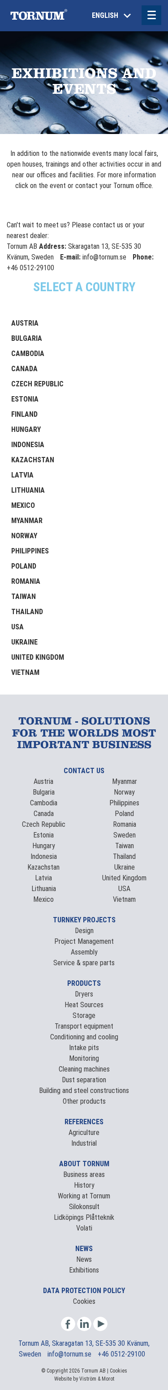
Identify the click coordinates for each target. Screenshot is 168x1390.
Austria (25, 323)
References (84, 1122)
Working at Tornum (84, 1196)
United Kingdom (37, 657)
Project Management (84, 941)
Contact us (84, 770)
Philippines (30, 551)
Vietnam (25, 672)
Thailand (27, 611)
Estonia (25, 399)
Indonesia (27, 444)
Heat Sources (84, 1005)
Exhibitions (84, 1270)
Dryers (84, 994)
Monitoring (84, 1058)
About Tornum (84, 1164)
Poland (23, 566)
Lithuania (28, 490)
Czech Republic (37, 384)
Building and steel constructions (84, 1090)
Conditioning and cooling (84, 1037)
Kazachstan (32, 460)
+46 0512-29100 (121, 1354)
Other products (84, 1101)
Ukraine (24, 642)
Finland (24, 414)
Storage (84, 1015)
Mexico (23, 505)
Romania (25, 581)
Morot (108, 1379)
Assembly (84, 952)
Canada (24, 368)
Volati (84, 1228)
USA (17, 627)
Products (84, 983)
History (84, 1185)
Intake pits (84, 1047)
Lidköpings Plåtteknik (84, 1217)
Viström (87, 1379)
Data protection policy (84, 1290)
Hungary (26, 429)
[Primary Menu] (151, 15)
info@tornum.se (70, 1354)
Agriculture (84, 1132)
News (84, 1259)
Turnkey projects (84, 920)
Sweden (124, 835)
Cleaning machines (84, 1069)
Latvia (22, 475)
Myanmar (27, 520)
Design (84, 930)
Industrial (84, 1143)
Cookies (84, 1301)
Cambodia (27, 353)
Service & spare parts (84, 963)
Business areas (84, 1174)
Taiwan (23, 596)
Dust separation (84, 1080)
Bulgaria (26, 338)
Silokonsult (84, 1206)
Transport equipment (84, 1026)
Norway (24, 536)
